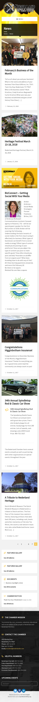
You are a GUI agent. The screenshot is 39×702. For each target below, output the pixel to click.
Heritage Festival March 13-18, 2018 (17, 143)
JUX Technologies (25, 694)
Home (6, 34)
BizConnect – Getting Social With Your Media (17, 194)
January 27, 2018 (12, 161)
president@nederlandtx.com (14, 649)
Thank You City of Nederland (13, 600)
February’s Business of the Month (19, 72)
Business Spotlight (12, 583)
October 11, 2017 (12, 309)
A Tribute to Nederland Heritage (17, 499)
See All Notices (9, 604)
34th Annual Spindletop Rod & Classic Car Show (18, 402)
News (11, 34)
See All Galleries (9, 558)
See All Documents (10, 587)
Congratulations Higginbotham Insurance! (18, 348)
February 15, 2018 (13, 106)
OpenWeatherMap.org (25, 696)
